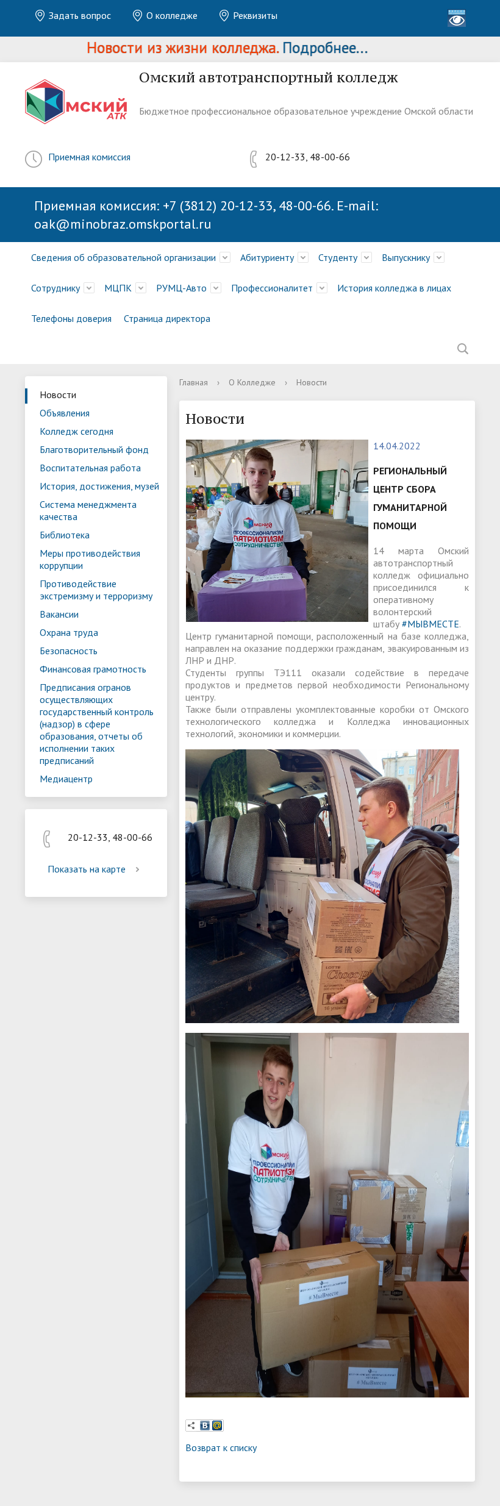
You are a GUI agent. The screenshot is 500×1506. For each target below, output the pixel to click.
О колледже (171, 15)
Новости (58, 394)
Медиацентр (66, 779)
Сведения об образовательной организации (123, 257)
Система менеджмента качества (88, 510)
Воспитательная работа (90, 468)
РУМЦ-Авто (181, 288)
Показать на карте (87, 869)
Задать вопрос (78, 15)
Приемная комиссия (89, 157)
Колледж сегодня (76, 431)
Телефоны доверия (71, 318)
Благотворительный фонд (94, 449)
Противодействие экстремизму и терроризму (96, 589)
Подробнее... (295, 47)
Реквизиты (253, 15)
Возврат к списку (221, 1447)
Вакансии (59, 614)
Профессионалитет (272, 288)
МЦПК (118, 288)
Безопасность (69, 650)
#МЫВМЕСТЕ (430, 624)
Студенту (337, 257)
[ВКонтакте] (205, 1425)
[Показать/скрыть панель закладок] (191, 1425)
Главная (193, 382)
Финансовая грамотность (93, 669)
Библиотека (65, 535)
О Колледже (252, 382)
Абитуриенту (267, 257)
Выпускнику (406, 257)
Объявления (65, 413)
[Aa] (456, 18)
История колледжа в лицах (394, 288)
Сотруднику (55, 288)
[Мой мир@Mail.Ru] (217, 1425)
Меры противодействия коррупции (90, 559)
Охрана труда (69, 632)
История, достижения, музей (99, 486)
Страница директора (167, 318)
